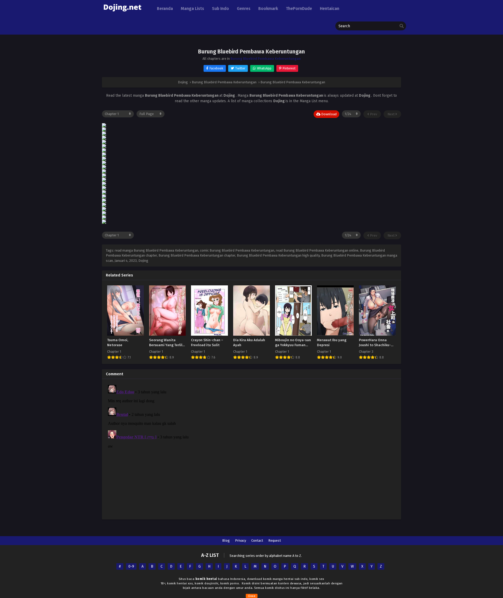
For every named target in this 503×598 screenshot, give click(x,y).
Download (328, 114)
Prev (373, 114)
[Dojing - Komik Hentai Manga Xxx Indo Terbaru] (122, 13)
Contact (257, 540)
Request (274, 540)
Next (391, 114)
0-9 (131, 566)
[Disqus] (251, 448)
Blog (226, 540)
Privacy (240, 540)
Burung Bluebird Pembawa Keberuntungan (266, 59)
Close (251, 596)
